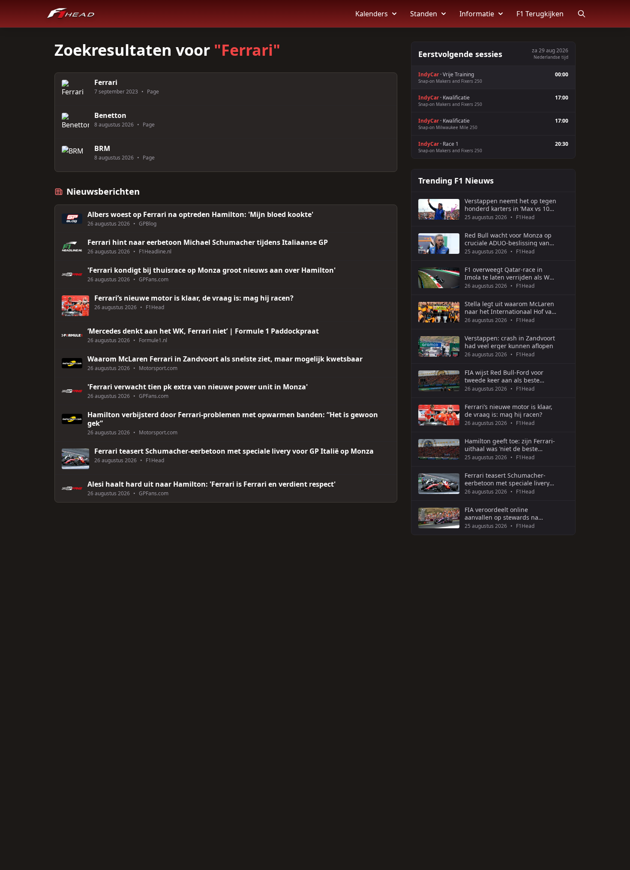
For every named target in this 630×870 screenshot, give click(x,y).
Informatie (476, 13)
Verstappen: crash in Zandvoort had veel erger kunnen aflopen (510, 341)
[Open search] (581, 13)
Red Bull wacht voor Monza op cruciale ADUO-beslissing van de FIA (508, 239)
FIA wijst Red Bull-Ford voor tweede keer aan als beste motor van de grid (504, 376)
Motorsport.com (158, 368)
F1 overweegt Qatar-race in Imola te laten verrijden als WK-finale (510, 273)
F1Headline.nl (155, 251)
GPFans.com (153, 279)
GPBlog (147, 223)
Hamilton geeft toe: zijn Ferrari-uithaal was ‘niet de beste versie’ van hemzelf (510, 444)
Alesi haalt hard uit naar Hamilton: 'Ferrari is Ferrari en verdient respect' (211, 484)
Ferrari (105, 82)
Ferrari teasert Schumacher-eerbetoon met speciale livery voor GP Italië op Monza (234, 451)
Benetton (110, 115)
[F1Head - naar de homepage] (70, 13)
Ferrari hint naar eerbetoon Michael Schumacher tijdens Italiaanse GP (207, 242)
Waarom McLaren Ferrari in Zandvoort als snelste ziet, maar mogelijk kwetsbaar (225, 359)
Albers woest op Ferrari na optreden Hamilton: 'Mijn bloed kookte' (200, 214)
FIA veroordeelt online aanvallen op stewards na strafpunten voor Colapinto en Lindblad (508, 513)
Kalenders (371, 13)
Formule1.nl (153, 340)
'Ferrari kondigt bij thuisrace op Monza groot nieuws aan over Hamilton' (211, 270)
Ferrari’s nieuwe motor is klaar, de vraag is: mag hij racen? (194, 298)
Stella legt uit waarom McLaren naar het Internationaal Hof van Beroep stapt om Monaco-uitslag (510, 307)
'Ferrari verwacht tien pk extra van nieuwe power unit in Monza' (197, 386)
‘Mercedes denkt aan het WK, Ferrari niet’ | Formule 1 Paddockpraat (203, 331)
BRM (102, 148)
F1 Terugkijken (540, 13)
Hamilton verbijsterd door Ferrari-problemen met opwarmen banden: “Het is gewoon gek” (232, 418)
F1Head (155, 307)
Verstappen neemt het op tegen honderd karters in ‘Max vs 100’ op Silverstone (510, 204)
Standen (423, 13)
